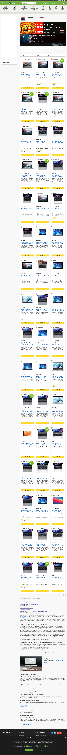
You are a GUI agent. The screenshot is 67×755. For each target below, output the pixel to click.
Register (59, 0)
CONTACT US (53, 3)
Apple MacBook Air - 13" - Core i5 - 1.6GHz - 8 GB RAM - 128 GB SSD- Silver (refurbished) (58, 244)
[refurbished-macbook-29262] (58, 433)
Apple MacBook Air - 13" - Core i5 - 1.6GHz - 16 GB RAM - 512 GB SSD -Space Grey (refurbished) (42, 512)
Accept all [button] (29, 749)
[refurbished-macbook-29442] (27, 366)
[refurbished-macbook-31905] (58, 534)
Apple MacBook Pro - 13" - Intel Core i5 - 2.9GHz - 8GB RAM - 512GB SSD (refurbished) (27, 109)
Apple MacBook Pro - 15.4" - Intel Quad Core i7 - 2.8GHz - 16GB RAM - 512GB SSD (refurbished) (27, 277)
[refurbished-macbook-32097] (42, 567)
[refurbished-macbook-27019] (42, 333)
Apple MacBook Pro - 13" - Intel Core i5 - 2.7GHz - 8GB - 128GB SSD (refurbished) (27, 143)
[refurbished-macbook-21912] (42, 467)
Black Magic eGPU (56, 48)
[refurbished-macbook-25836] (58, 567)
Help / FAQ (22, 712)
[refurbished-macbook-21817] (58, 366)
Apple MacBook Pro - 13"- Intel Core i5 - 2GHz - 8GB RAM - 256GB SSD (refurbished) (27, 210)
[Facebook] (52, 733)
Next (64, 595)
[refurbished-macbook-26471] (58, 265)
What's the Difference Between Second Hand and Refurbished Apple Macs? (33, 611)
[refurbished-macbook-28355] (27, 400)
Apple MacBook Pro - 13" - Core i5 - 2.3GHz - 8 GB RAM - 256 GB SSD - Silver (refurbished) (58, 143)
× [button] (65, 737)
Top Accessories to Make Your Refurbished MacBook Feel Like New (32, 601)
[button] (42, 84)
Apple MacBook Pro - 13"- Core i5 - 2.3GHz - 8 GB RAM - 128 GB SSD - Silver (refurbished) (57, 210)
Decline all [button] (37, 749)
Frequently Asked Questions (40, 735)
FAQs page (33, 654)
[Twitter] (55, 733)
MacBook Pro (29, 48)
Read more (33, 743)
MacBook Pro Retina (37, 48)
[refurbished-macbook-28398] (27, 467)
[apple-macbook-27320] (58, 232)
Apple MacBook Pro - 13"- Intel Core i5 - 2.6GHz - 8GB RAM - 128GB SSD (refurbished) (58, 76)
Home (28, 20)
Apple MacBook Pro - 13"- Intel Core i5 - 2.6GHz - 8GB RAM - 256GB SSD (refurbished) (27, 177)
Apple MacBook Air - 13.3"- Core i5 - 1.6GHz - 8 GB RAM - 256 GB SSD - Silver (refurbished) (58, 378)
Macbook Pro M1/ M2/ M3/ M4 (26, 51)
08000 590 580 (46, 3)
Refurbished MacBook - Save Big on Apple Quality (29, 604)
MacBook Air (22, 48)
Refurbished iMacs (24, 705)
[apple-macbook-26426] (42, 534)
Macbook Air (47, 35)
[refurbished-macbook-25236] (42, 400)
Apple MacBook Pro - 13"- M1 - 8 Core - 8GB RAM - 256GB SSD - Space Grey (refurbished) (27, 546)
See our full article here (26, 724)
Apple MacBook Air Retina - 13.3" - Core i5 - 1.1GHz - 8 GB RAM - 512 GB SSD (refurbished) (58, 411)
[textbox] (29, 3)
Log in (63, 0)
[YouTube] (60, 733)
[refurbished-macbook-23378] (58, 131)
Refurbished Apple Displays (26, 708)
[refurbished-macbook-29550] (58, 500)
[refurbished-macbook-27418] (42, 433)
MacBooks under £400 (37, 51)
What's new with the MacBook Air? (26, 608)
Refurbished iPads (24, 706)
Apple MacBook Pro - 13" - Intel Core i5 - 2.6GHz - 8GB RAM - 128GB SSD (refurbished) (58, 109)
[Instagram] (58, 733)
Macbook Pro (38, 35)
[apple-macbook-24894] (42, 500)
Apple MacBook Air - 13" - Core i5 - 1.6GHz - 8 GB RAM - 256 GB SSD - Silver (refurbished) (27, 311)
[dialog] (33, 745)
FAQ (3, 735)
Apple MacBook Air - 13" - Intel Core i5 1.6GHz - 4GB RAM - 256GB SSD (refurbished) (27, 76)
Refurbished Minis (24, 707)
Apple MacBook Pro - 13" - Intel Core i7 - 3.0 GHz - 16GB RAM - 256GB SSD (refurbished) (42, 210)
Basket (58, 3)
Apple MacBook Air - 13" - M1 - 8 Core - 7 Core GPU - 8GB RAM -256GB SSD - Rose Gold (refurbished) (58, 512)
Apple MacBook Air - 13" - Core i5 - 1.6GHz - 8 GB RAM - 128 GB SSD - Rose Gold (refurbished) (27, 445)
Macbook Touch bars (47, 48)
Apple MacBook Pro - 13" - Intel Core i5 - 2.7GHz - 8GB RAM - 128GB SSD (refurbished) (42, 76)
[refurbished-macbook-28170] (27, 500)
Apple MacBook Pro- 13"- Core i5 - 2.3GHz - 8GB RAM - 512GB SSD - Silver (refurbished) (58, 478)
